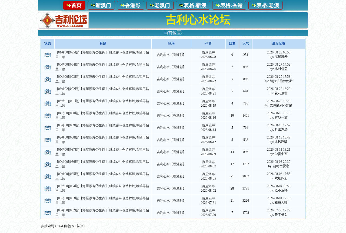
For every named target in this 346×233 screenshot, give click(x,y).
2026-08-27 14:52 (278, 64)
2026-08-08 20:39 (278, 162)
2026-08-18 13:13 (278, 113)
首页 (76, 5)
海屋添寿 (208, 53)
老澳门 (162, 5)
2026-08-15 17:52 (278, 125)
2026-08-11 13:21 (278, 149)
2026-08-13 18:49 (278, 137)
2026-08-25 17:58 (278, 77)
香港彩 (133, 5)
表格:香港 (231, 5)
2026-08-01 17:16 (278, 198)
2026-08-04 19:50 (278, 186)
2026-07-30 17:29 (278, 210)
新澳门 (103, 5)
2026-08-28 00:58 (278, 52)
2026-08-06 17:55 (278, 174)
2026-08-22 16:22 (278, 89)
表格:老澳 (268, 5)
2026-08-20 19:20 (278, 101)
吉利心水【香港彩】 (171, 55)
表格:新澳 (195, 5)
